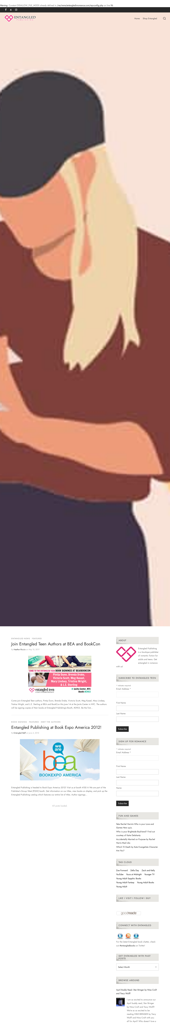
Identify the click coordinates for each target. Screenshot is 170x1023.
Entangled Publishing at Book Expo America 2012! (56, 727)
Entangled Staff (20, 732)
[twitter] (11, 10)
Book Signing (19, 722)
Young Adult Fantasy (125, 882)
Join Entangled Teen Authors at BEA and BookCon (55, 644)
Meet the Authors (51, 722)
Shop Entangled (150, 18)
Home (137, 18)
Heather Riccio (20, 649)
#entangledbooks (127, 945)
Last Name (121, 713)
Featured (37, 638)
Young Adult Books (145, 882)
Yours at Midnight (134, 874)
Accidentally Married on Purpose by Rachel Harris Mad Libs (135, 841)
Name (119, 787)
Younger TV (149, 874)
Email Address (123, 688)
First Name (121, 702)
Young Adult (121, 886)
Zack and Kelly (148, 870)
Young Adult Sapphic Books (128, 878)
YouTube (119, 874)
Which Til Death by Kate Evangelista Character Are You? (137, 848)
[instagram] (16, 10)
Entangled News (20, 638)
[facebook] (6, 10)
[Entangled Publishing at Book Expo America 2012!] (60, 759)
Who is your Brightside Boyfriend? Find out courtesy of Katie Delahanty (135, 833)
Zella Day (134, 870)
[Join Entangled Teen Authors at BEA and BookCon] (59, 675)
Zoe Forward (122, 870)
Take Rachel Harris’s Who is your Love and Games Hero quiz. (135, 826)
